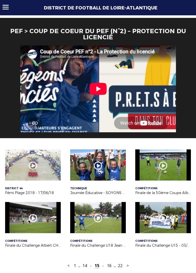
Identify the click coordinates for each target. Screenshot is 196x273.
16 (109, 265)
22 (120, 265)
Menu (8, 7)
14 (84, 265)
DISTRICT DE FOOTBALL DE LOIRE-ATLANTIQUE (100, 8)
